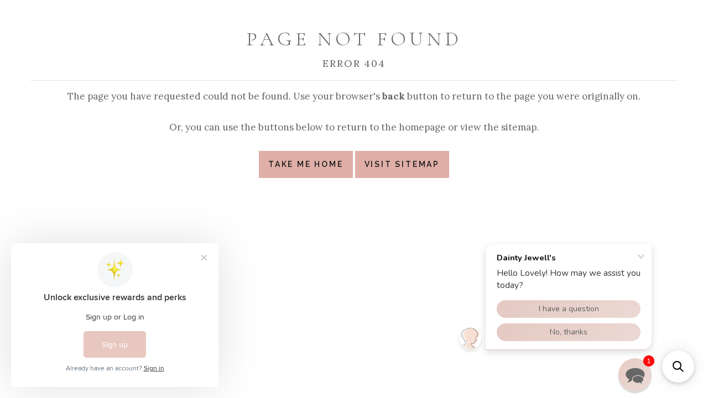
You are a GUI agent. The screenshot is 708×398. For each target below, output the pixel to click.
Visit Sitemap (402, 164)
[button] (678, 366)
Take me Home (305, 164)
